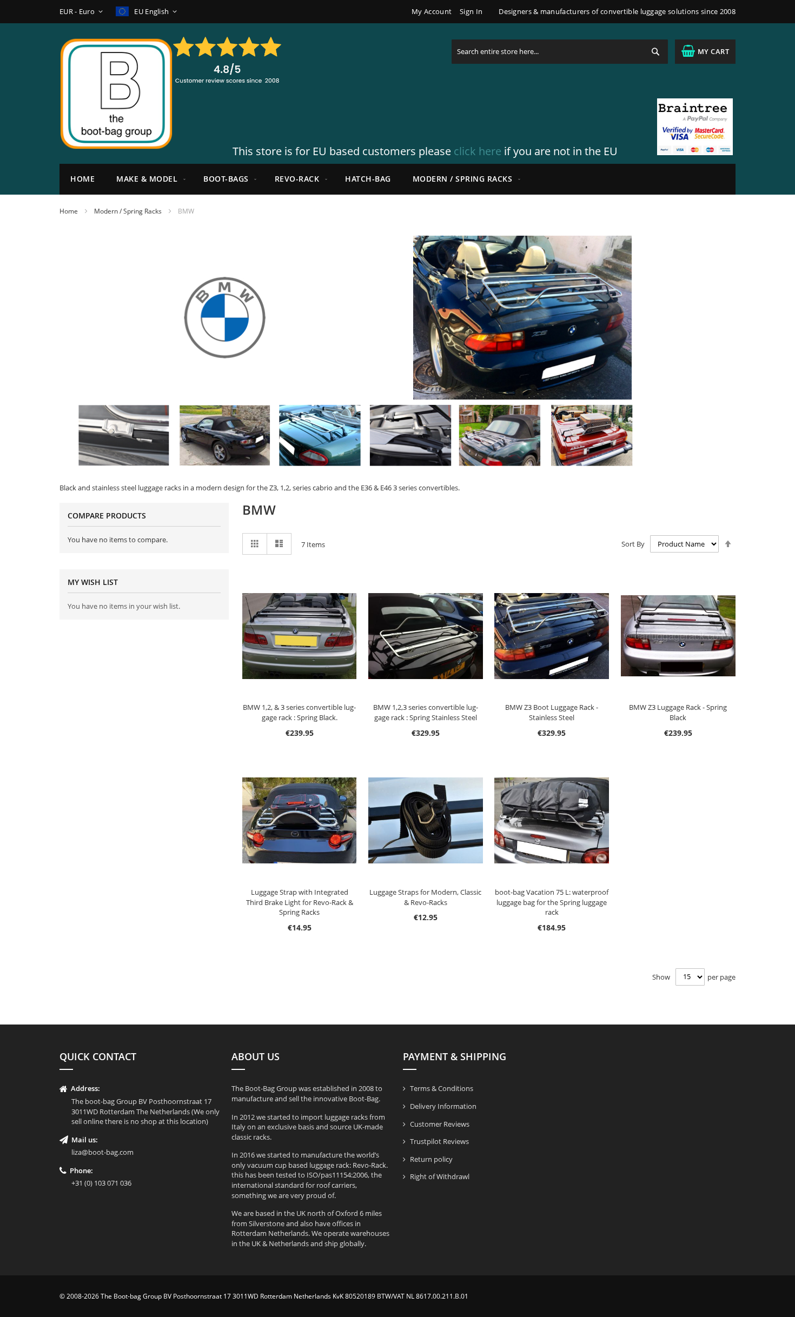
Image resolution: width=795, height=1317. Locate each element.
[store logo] (116, 93)
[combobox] (560, 51)
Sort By (633, 544)
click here (477, 151)
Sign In (471, 11)
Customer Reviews (439, 1124)
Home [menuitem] (82, 179)
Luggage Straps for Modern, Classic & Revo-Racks (425, 897)
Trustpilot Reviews (439, 1141)
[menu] (397, 179)
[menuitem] (149, 179)
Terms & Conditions (441, 1088)
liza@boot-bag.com (102, 1152)
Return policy (431, 1159)
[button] (83, 11)
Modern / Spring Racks (128, 211)
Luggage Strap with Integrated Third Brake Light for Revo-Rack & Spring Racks (299, 902)
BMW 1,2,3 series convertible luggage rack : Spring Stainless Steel (425, 712)
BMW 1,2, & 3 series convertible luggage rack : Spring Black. (299, 712)
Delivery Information (443, 1106)
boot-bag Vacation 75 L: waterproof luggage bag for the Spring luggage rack (551, 902)
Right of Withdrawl (439, 1176)
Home (68, 211)
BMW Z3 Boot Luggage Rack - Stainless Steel (551, 712)
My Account (432, 11)
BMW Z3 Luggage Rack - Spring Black (678, 712)
